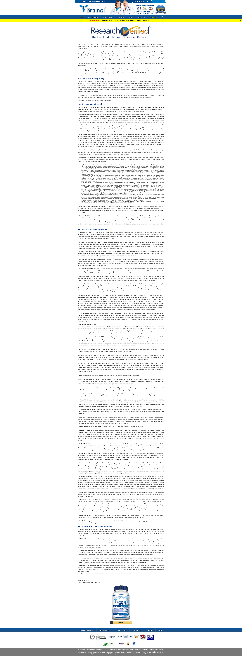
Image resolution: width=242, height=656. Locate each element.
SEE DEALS (121, 622)
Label (150, 630)
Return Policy (121, 630)
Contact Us (141, 17)
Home (81, 17)
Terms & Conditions (86, 630)
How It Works (107, 17)
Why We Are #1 (93, 17)
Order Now (154, 17)
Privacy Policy (104, 630)
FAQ (130, 17)
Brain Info (121, 17)
